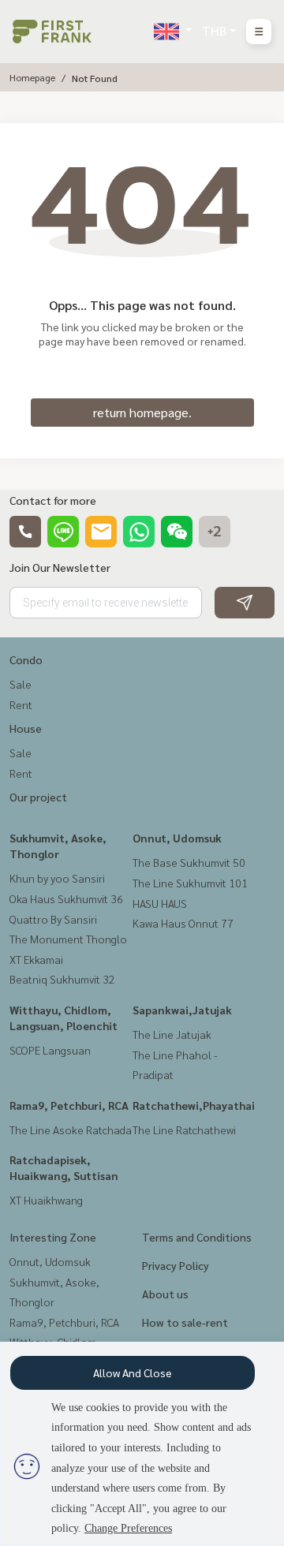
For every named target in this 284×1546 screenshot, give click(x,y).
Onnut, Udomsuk (177, 838)
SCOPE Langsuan (50, 1050)
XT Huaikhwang (46, 1200)
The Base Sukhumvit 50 (189, 862)
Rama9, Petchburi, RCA (69, 1105)
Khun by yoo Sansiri (57, 878)
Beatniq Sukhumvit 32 (62, 979)
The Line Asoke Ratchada (70, 1129)
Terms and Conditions (197, 1237)
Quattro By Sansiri (53, 919)
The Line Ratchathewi (184, 1129)
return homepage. (142, 412)
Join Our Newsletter (59, 567)
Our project (38, 797)
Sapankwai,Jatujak (182, 1010)
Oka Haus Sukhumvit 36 (66, 898)
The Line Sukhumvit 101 (190, 883)
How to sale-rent (185, 1322)
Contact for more (52, 500)
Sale (20, 684)
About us (165, 1293)
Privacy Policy (175, 1265)
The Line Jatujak (172, 1034)
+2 (214, 532)
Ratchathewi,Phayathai (194, 1105)
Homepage (32, 77)
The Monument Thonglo (68, 939)
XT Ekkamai (36, 959)
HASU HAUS (160, 903)
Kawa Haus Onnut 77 (183, 923)
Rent (20, 704)
